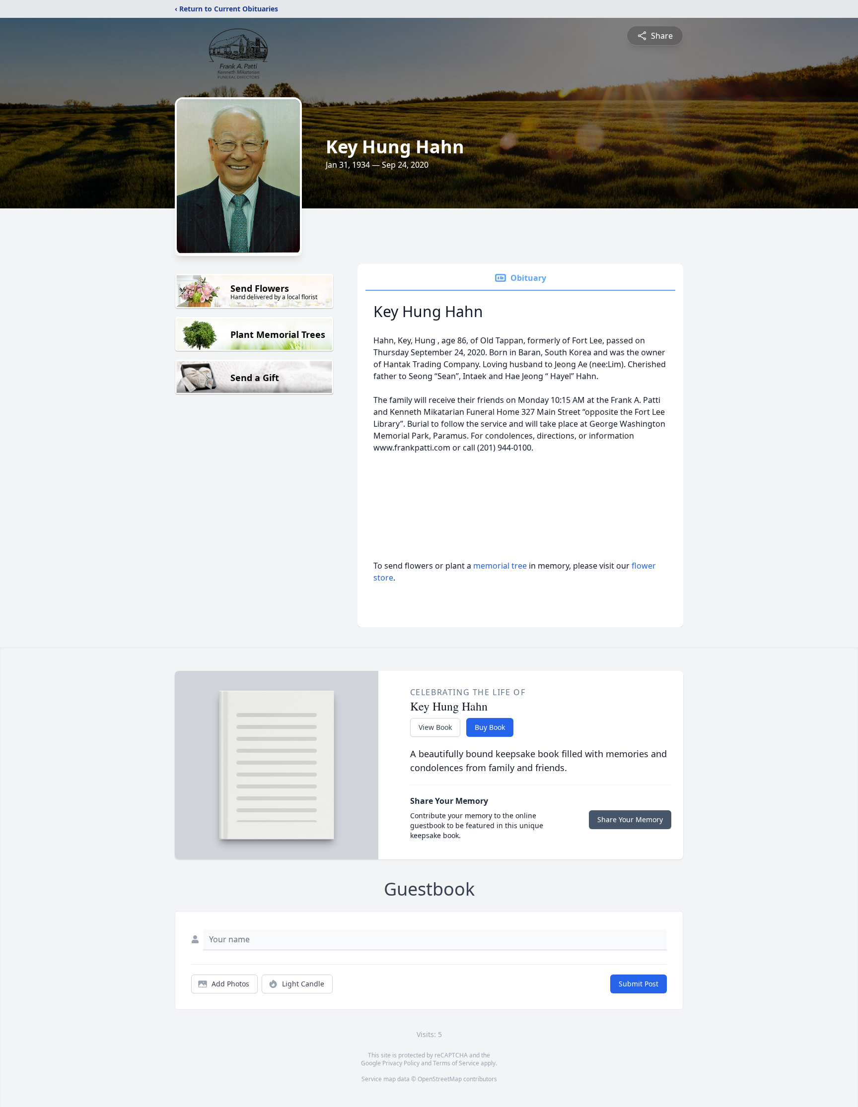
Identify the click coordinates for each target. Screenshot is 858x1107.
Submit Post (638, 983)
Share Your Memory (630, 819)
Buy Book (490, 727)
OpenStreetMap (440, 1079)
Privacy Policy (401, 1063)
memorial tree (500, 565)
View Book (435, 727)
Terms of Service (456, 1063)
